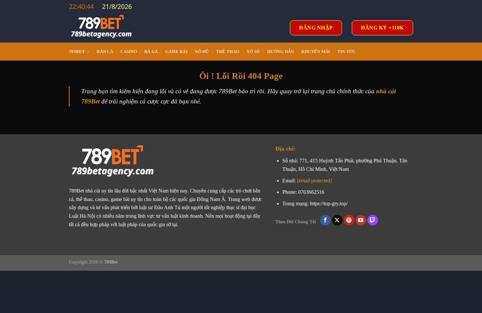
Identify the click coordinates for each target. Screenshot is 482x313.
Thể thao (227, 51)
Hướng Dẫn (280, 51)
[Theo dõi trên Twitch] (372, 220)
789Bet (77, 51)
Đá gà (151, 51)
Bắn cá (105, 51)
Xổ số (253, 51)
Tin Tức (346, 51)
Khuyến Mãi (315, 51)
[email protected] (314, 180)
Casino (128, 51)
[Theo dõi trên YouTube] (360, 220)
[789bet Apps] (101, 28)
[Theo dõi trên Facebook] (325, 220)
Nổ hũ (202, 51)
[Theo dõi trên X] (337, 220)
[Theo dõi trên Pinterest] (349, 220)
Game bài (176, 51)
